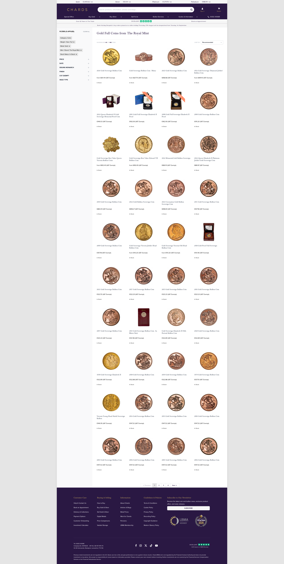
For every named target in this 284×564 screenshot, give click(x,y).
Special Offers (69, 17)
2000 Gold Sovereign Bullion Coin (206, 114)
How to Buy (101, 503)
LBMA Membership (126, 525)
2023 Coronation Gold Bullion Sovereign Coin (173, 203)
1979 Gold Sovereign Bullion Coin (206, 375)
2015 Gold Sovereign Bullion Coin (174, 289)
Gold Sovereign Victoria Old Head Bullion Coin (174, 247)
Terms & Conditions (150, 503)
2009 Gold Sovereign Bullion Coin (109, 246)
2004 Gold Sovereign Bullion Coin (206, 460)
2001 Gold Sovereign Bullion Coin (174, 460)
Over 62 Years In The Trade (85, 21)
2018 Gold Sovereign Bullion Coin (141, 375)
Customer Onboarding (81, 521)
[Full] (73, 42)
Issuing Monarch (66, 67)
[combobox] (146, 9)
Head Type (63, 80)
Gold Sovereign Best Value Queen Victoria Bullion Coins (109, 159)
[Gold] (69, 46)
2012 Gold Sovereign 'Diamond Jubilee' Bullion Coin (208, 72)
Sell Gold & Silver (103, 512)
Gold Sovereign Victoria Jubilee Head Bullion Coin (143, 247)
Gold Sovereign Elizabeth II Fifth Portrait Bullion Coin (174, 332)
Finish (61, 71)
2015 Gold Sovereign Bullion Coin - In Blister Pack (143, 332)
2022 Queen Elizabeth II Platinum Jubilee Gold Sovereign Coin (206, 159)
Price (61, 59)
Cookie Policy (148, 507)
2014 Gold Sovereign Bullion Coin (141, 416)
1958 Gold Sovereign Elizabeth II (109, 375)
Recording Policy (149, 516)
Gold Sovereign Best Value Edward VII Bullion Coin (143, 159)
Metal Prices (124, 512)
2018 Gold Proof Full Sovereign (205, 246)
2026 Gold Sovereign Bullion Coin (109, 71)
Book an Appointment (198, 21)
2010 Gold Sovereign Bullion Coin (109, 202)
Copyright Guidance (150, 521)
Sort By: (197, 42)
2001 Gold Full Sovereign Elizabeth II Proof (143, 115)
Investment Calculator (81, 525)
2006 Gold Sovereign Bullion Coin (206, 416)
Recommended (207, 42)
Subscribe (188, 508)
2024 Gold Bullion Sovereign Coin (141, 202)
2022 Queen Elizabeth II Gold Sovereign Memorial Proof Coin (108, 115)
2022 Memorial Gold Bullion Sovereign (176, 158)
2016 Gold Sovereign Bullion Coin (206, 289)
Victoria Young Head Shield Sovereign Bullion (111, 417)
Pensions (123, 521)
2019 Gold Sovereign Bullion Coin (174, 375)
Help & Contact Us (80, 503)
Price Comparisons (103, 521)
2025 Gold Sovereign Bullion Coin (174, 71)
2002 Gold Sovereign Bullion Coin (141, 460)
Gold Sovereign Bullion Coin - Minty (142, 71)
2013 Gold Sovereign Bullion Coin (174, 416)
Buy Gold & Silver (103, 507)
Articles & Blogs (125, 507)
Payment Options (79, 516)
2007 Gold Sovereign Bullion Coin (109, 331)
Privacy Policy (148, 512)
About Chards (125, 503)
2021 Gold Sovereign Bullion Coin (109, 289)
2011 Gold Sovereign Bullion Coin (206, 202)
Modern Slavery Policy (151, 525)
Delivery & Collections (81, 512)
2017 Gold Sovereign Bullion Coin (141, 289)
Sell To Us (134, 17)
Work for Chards (125, 516)
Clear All (86, 31)
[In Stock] (76, 54)
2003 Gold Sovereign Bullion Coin (109, 460)
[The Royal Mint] (81, 50)
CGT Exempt (64, 76)
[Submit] (191, 9)
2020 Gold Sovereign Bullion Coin (206, 331)
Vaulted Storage (102, 525)
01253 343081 (215, 17)
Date (61, 63)
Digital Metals (101, 516)
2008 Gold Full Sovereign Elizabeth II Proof (175, 115)
